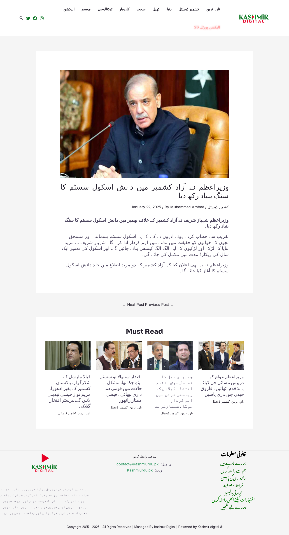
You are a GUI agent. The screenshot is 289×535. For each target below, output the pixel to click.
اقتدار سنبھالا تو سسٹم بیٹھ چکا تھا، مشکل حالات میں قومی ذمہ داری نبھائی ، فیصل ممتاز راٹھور (121, 388)
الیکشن (69, 9)
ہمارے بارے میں (233, 462)
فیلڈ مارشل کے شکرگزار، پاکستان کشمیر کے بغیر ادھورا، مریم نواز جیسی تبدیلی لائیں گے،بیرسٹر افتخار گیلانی (69, 391)
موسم (86, 9)
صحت (141, 9)
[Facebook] (35, 18)
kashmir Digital (164, 527)
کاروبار (124, 9)
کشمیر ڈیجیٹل (189, 9)
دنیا (169, 9)
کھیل (156, 9)
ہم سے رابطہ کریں (233, 470)
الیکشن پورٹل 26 (207, 27)
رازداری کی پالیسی (233, 477)
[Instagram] (42, 18)
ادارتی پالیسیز (233, 492)
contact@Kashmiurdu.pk (137, 464)
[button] (21, 18)
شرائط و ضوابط (233, 484)
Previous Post (159, 304)
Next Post (133, 304)
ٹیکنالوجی (105, 9)
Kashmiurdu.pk (140, 470)
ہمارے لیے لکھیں (233, 506)
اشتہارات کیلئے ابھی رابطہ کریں (233, 499)
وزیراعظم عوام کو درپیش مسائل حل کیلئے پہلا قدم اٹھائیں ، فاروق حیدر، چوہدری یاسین (222, 385)
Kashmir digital (208, 527)
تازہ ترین (213, 9)
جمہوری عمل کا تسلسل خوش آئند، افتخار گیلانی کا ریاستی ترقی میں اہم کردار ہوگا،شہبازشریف (174, 391)
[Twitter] (28, 18)
